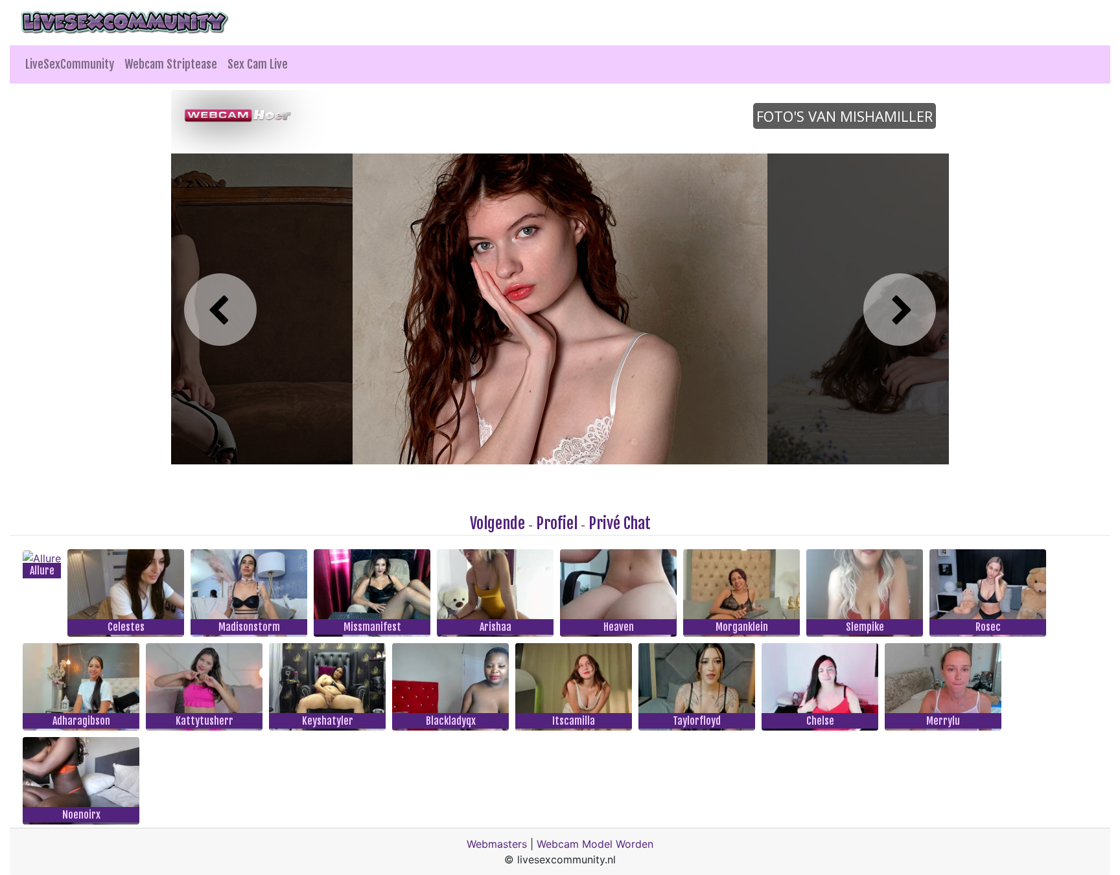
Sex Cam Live (258, 64)
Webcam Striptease (170, 64)
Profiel (557, 523)
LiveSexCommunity (69, 64)
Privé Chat (620, 523)
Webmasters (497, 843)
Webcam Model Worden (595, 843)
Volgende (497, 523)
